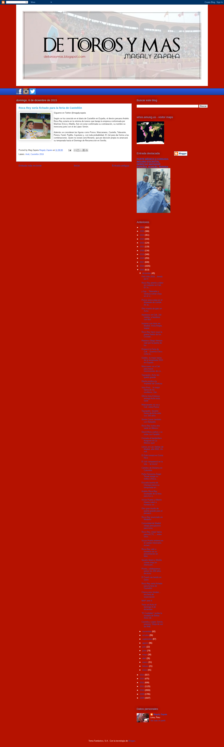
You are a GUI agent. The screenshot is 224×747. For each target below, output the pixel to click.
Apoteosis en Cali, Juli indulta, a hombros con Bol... (151, 317)
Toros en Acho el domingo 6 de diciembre (149, 607)
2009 (142, 694)
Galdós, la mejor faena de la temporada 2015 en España (152, 360)
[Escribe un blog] (78, 150)
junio (144, 650)
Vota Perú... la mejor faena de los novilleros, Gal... (151, 389)
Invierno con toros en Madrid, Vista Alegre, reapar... (152, 325)
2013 (142, 678)
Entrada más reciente (30, 165)
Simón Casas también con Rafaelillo (151, 420)
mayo (145, 654)
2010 (142, 690)
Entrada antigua (120, 165)
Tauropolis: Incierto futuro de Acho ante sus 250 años (151, 413)
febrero (145, 666)
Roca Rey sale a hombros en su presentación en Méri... (150, 552)
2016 (142, 266)
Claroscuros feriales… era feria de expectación (151, 594)
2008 (142, 698)
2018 (142, 258)
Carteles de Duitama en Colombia (152, 469)
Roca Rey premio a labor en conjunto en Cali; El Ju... (152, 285)
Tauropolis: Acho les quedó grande (150, 376)
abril (144, 658)
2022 (142, 243)
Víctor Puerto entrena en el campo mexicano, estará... (152, 542)
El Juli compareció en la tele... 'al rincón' (152, 462)
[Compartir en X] (80, 150)
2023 (142, 239)
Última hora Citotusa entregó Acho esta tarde (151, 398)
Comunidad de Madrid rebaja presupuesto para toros (151, 525)
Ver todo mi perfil (157, 720)
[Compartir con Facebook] (83, 150)
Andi (27, 154)
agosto (145, 643)
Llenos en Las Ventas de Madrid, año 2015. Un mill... (152, 449)
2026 (142, 227)
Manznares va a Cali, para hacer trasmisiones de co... (152, 368)
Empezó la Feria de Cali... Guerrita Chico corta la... (152, 351)
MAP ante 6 (147, 601)
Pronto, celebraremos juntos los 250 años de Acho (151, 571)
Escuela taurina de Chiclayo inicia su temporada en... (150, 484)
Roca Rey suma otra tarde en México (151, 427)
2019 (142, 254)
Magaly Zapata (160, 714)
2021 (142, 246)
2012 (142, 682)
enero (145, 670)
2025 (142, 231)
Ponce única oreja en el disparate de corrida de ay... (152, 302)
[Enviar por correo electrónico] (75, 150)
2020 (142, 250)
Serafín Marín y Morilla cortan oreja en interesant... (152, 562)
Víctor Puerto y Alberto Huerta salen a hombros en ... (152, 502)
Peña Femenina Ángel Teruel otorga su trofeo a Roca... (151, 476)
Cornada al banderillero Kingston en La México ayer (152, 440)
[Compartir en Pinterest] (86, 150)
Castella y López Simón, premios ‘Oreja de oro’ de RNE (152, 624)
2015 (142, 270)
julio (144, 647)
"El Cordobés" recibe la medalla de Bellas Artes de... (152, 615)
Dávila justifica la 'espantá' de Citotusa (152, 382)
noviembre (147, 631)
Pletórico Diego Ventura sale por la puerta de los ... (152, 342)
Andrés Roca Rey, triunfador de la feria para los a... (151, 493)
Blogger (131, 741)
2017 (142, 262)
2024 (142, 235)
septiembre (147, 639)
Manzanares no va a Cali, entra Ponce (151, 406)
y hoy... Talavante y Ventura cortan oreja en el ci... (152, 293)
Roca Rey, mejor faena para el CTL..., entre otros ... (152, 534)
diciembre (146, 273)
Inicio (77, 165)
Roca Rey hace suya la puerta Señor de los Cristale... (152, 334)
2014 (142, 675)
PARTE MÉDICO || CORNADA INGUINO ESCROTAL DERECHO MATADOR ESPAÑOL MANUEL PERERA (152, 163)
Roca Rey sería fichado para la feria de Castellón (152, 585)
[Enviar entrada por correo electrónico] (69, 150)
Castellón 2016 (37, 154)
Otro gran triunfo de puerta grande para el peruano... (152, 510)
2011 (142, 686)
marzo (145, 662)
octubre (145, 635)
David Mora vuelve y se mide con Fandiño (152, 433)
